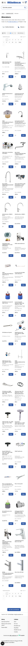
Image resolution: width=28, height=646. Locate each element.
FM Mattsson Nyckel (7, 332)
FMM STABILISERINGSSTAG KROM (20, 362)
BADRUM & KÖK (9, 13)
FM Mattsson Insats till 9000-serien (7, 302)
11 (16, 42)
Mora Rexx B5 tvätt (19, 572)
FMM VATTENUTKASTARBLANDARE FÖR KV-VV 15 (9, 273)
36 (12, 33)
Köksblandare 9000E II (20, 214)
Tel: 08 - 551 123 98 (6, 614)
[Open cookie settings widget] (2, 643)
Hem (3, 13)
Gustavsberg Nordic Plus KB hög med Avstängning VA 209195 (20, 122)
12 (9, 33)
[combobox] (21, 33)
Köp (11, 76)
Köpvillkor (16, 627)
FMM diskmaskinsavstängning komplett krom (8, 122)
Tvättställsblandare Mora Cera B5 (19, 541)
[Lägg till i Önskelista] (3, 77)
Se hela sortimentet (14, 609)
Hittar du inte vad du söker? (6, 624)
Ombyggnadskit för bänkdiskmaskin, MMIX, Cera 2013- (19, 512)
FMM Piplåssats (18, 451)
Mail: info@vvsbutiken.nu (17, 614)
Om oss (16, 623)
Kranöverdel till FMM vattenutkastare (20, 273)
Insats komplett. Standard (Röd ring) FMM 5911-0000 (19, 303)
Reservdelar (4, 627)
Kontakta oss (17, 625)
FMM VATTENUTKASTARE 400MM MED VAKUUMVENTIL (6, 542)
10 (12, 42)
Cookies (16, 631)
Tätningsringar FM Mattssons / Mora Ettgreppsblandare (19, 392)
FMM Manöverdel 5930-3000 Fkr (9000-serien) (19, 333)
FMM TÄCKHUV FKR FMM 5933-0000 (6, 63)
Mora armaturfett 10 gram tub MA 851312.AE (7, 484)
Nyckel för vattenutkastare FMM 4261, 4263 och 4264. (20, 423)
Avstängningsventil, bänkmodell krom (19, 94)
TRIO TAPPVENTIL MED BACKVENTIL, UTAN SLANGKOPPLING (20, 185)
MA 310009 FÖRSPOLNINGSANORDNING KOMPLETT (9, 185)
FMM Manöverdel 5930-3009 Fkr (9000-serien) (7, 362)
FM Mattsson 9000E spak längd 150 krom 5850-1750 (7, 392)
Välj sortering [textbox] (20, 33)
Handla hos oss (17, 629)
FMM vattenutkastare (20, 243)
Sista (20, 42)
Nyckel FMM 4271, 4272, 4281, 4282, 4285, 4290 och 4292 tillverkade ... (7, 453)
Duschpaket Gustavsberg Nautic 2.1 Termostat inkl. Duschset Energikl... (20, 64)
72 (15, 33)
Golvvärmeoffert (5, 621)
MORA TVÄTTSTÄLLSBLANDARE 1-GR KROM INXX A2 (8, 573)
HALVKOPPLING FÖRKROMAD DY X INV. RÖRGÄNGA (7, 244)
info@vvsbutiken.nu (13, 21)
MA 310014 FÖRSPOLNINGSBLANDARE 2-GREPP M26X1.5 (21, 153)
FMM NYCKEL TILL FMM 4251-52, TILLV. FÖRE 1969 (7, 423)
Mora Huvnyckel (19, 483)
